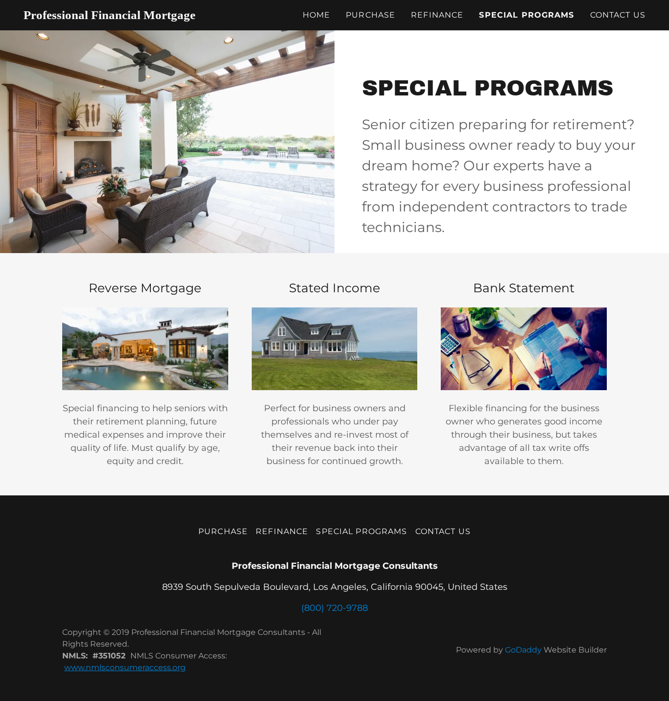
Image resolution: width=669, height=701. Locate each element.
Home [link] (317, 15)
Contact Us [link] (617, 15)
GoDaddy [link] (523, 649)
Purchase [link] (370, 15)
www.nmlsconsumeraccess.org (125, 667)
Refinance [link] (437, 15)
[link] (118, 16)
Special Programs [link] (526, 15)
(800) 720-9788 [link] (334, 608)
